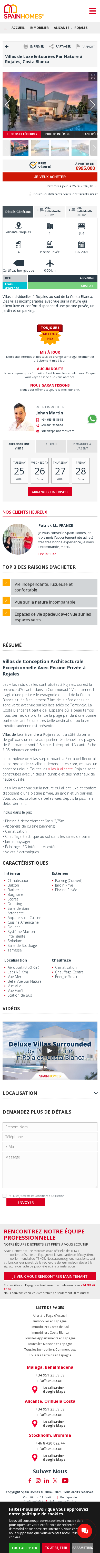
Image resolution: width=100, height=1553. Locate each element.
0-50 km (50, 270)
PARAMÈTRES (82, 1548)
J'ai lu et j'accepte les (36, 1196)
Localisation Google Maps (54, 1389)
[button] (94, 148)
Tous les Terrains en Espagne (50, 1355)
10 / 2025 (81, 252)
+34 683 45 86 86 (52, 419)
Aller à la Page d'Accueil (50, 1316)
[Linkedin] (46, 1480)
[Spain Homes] (24, 11)
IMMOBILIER (39, 28)
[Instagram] (38, 1480)
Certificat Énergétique (18, 270)
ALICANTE (61, 28)
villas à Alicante (60, 768)
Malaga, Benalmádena (50, 1367)
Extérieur (60, 873)
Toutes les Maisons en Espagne (50, 1344)
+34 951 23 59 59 (52, 425)
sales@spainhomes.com (57, 431)
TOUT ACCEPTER (24, 1548)
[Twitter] (55, 1480)
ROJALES (80, 28)
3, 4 (81, 233)
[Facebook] (29, 1480)
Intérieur (12, 873)
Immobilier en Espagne (50, 1321)
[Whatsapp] (92, 419)
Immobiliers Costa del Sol (50, 1327)
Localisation (15, 960)
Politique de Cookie (62, 1501)
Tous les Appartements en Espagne (50, 1338)
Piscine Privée (50, 252)
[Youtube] (65, 1480)
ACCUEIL (18, 28)
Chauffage (61, 960)
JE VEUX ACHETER (50, 177)
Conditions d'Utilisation (49, 1196)
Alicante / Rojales (18, 232)
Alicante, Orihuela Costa (50, 1401)
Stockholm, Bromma (50, 1435)
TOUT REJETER (56, 1548)
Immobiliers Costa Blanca (50, 1333)
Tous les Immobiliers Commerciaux (50, 1350)
